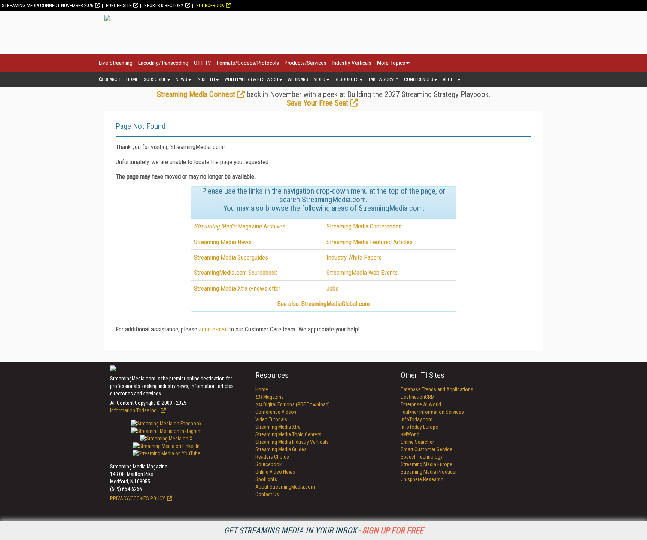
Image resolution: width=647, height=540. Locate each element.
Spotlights (266, 479)
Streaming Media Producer (429, 472)
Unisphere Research (422, 479)
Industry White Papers (354, 257)
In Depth (206, 79)
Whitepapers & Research (251, 79)
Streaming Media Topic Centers (288, 434)
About (449, 79)
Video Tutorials (271, 419)
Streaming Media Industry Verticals (292, 442)
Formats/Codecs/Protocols (248, 63)
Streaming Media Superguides (231, 257)
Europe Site (118, 5)
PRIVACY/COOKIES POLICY (137, 498)
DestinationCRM (418, 397)
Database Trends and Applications (437, 389)
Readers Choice (272, 457)
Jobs (332, 288)
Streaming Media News (223, 242)
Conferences (418, 79)
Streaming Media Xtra (278, 427)
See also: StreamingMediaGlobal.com (323, 303)
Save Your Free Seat (317, 102)
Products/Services (305, 63)
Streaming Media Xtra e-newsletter (237, 288)
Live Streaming (116, 63)
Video (319, 79)
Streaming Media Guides (281, 449)
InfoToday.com (416, 419)
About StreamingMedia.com (285, 487)
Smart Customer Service (426, 449)
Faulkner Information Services (432, 412)
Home (132, 79)
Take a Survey (383, 79)
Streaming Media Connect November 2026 (47, 5)
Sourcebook (210, 5)
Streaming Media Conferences (363, 226)
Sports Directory (163, 5)
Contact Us (267, 494)
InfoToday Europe (419, 427)
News (181, 79)
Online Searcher (417, 442)
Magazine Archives (239, 226)
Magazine (269, 397)
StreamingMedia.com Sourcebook (235, 272)
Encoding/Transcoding (163, 63)
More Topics (391, 63)
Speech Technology (422, 457)
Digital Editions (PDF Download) (292, 404)
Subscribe (155, 79)
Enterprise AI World (421, 404)
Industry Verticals (351, 63)
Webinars (298, 79)
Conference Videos (276, 412)
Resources (347, 79)
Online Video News (275, 472)
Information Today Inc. (134, 410)
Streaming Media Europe (426, 464)
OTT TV (202, 63)
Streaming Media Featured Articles (369, 242)
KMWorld (410, 434)
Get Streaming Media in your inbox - (323, 530)
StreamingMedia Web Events (362, 272)
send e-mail (213, 329)
